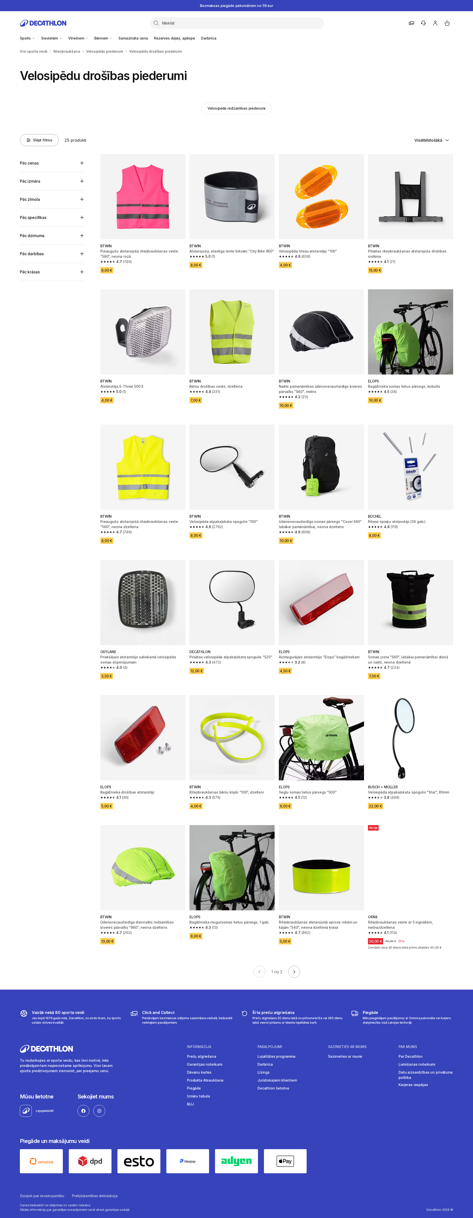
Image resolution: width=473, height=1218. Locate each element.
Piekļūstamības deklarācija (94, 1196)
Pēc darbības (32, 253)
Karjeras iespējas (413, 1085)
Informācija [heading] (199, 1047)
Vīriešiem (76, 38)
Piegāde (194, 1088)
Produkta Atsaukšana (205, 1080)
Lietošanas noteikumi (417, 1064)
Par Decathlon (411, 1056)
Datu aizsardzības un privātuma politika (426, 1075)
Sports (26, 38)
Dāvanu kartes (199, 1072)
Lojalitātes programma (276, 1056)
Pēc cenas (29, 163)
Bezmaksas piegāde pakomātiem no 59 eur (236, 5)
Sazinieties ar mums (345, 1056)
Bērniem (101, 38)
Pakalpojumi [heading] (269, 1047)
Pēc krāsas (29, 271)
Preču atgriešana (201, 1056)
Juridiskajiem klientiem (277, 1080)
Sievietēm (50, 38)
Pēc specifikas (33, 217)
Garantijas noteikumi (204, 1064)
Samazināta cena (133, 38)
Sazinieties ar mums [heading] (347, 1047)
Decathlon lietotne (273, 1088)
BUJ (190, 1104)
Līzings (263, 1072)
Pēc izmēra (30, 181)
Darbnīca (209, 38)
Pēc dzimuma (32, 235)
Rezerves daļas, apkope (174, 38)
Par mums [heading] (408, 1047)
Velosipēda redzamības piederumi (237, 108)
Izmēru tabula (198, 1096)
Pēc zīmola (30, 199)
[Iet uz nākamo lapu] (294, 972)
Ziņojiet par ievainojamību (42, 1196)
